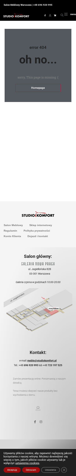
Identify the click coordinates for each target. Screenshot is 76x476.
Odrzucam (31, 470)
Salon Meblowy (13, 225)
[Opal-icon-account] (50, 15)
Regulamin (10, 230)
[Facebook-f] (45, 15)
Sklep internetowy (40, 225)
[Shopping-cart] (55, 15)
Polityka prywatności (37, 230)
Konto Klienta (12, 236)
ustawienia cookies (27, 463)
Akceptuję (12, 470)
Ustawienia (50, 470)
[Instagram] (41, 422)
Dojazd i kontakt (37, 236)
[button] (62, 15)
